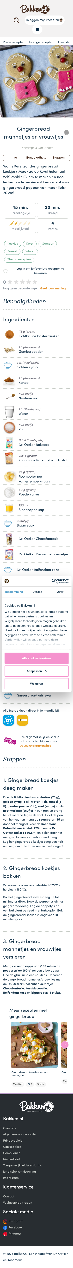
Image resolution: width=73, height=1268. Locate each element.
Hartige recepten (41, 42)
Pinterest (15, 1233)
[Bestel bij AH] (8, 720)
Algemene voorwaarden (20, 1134)
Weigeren (36, 683)
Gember (48, 243)
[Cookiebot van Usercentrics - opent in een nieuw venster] (52, 581)
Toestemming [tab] (13, 591)
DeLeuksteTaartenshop (35, 746)
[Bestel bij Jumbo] (22, 720)
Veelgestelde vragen (17, 1202)
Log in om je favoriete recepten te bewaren (40, 271)
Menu (37, 29)
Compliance (11, 1153)
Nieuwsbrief (11, 1159)
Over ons (9, 1128)
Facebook (15, 1227)
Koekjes (12, 243)
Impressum (11, 1178)
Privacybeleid (13, 1140)
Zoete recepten (14, 42)
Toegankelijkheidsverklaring (22, 1165)
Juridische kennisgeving (19, 1171)
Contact (8, 1196)
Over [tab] (60, 591)
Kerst (29, 243)
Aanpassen (34, 670)
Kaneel (12, 251)
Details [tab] (37, 591)
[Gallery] (36, 82)
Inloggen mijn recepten (42, 20)
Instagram (16, 1221)
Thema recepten (19, 259)
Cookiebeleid (12, 1147)
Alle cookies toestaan (36, 658)
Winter (30, 251)
